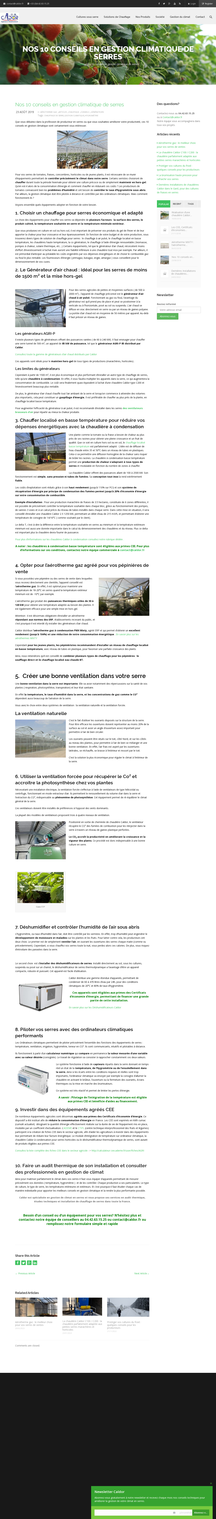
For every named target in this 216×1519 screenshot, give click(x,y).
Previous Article (25, 1273)
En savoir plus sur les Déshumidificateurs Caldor (95, 1007)
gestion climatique (74, 115)
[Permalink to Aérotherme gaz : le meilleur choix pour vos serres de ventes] (36, 1307)
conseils (85, 112)
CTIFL (81, 1128)
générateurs (97, 112)
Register (208, 3)
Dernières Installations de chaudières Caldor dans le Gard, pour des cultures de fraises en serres (178, 188)
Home (80, 64)
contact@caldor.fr (14, 3)
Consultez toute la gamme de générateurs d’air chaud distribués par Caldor (56, 354)
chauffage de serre (54, 115)
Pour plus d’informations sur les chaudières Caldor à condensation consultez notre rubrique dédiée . (69, 539)
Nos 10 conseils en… (183, 257)
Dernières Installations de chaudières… (183, 272)
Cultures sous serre (87, 17)
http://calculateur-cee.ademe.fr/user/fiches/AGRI (118, 1150)
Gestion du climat (180, 17)
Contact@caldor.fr (172, 117)
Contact (200, 17)
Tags (191, 204)
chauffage (73, 112)
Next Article (141, 1273)
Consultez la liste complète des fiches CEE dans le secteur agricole (51, 1150)
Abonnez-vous (201, 1512)
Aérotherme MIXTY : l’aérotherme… (183, 243)
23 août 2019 (25, 112)
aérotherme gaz (48, 112)
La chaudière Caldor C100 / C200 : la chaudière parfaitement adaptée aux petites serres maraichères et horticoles (82, 1325)
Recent (177, 204)
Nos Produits (143, 17)
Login (193, 3)
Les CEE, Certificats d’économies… (181, 229)
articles (63, 112)
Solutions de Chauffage (117, 17)
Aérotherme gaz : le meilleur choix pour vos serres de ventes (33, 1323)
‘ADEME (67, 1128)
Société (160, 17)
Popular (164, 204)
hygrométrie (91, 115)
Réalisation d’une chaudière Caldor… (182, 214)
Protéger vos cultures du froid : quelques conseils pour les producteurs (124, 1325)
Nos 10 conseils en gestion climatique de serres (69, 104)
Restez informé (166, 304)
